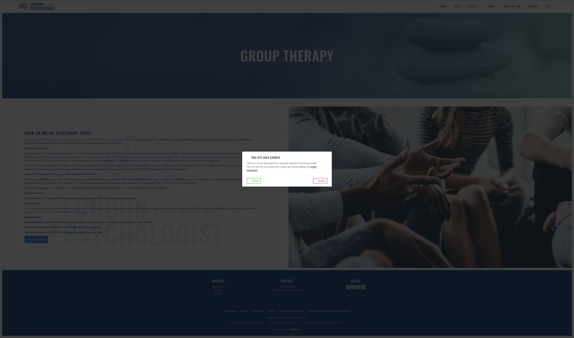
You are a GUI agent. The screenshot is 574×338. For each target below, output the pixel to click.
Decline (321, 181)
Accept (255, 181)
